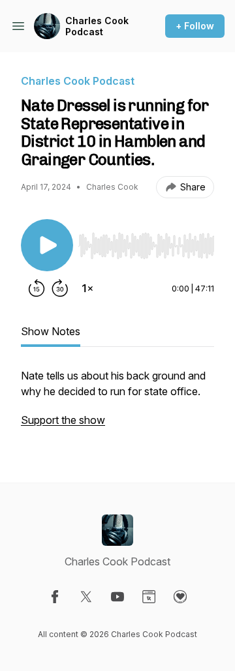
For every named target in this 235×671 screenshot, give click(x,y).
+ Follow (195, 25)
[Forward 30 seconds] (60, 288)
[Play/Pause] (47, 245)
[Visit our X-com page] (86, 596)
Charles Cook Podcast (97, 26)
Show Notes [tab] (50, 331)
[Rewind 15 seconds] (36, 288)
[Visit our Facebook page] (54, 596)
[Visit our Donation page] (180, 596)
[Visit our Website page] (148, 596)
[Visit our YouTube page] (117, 596)
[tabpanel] (117, 404)
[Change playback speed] (87, 288)
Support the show (63, 419)
